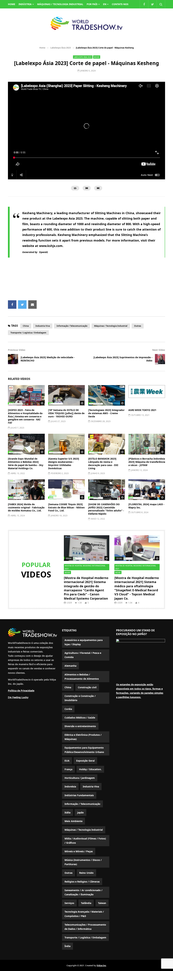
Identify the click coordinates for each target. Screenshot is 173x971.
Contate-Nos (120, 4)
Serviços (69, 903)
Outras (137, 325)
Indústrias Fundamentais (79, 795)
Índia (67, 946)
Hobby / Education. (90, 769)
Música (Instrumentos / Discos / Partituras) (83, 862)
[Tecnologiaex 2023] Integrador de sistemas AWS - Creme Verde (106, 413)
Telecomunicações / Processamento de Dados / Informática (85, 926)
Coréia (68, 709)
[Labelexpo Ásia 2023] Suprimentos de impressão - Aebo (122, 359)
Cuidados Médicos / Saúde (80, 717)
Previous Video (16, 349)
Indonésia (70, 786)
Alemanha (70, 665)
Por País (92, 4)
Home (42, 47)
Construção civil (87, 687)
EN (104, 4)
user (69, 602)
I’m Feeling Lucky (18, 697)
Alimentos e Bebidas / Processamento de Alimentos (82, 676)
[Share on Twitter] (22, 304)
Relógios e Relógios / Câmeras (82, 881)
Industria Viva (42, 325)
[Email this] (32, 304)
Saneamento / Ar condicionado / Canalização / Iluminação (83, 892)
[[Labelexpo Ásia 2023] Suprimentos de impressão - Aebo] (160, 359)
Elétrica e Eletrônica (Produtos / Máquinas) (83, 737)
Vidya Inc (101, 965)
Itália (67, 812)
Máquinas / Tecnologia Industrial (60, 4)
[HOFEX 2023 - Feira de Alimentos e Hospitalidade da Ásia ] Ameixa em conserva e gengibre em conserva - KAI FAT (25, 416)
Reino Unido (86, 872)
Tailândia (86, 903)
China (26, 325)
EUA (67, 760)
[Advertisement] (90, 281)
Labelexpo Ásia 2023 (60, 47)
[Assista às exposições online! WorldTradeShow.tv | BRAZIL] (86, 23)
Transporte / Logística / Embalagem (28, 332)
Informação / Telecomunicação (72, 325)
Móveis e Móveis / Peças (79, 851)
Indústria (25, 4)
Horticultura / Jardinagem (80, 777)
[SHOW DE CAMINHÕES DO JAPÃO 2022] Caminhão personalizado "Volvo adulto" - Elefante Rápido (106, 509)
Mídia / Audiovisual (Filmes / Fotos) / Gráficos (85, 840)
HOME (11, 4)
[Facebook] (144, 4)
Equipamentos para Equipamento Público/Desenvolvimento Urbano (84, 749)
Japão (80, 812)
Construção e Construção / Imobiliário (80, 698)
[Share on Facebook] (12, 304)
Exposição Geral (85, 760)
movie (96, 57)
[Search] (161, 4)
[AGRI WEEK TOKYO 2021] (146, 395)
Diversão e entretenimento (80, 726)
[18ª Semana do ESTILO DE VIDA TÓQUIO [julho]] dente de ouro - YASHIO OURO (66, 413)
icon (26, 394)
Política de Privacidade (21, 690)
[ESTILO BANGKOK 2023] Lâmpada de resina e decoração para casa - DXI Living (103, 463)
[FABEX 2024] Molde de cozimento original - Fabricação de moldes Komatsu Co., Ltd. (26, 507)
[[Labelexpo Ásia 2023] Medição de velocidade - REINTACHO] (13, 359)
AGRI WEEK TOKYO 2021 (142, 410)
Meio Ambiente (73, 821)
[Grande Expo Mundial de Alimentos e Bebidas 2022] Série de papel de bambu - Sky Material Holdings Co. (25, 463)
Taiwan (102, 903)
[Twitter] (152, 4)
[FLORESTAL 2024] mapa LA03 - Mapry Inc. (146, 506)
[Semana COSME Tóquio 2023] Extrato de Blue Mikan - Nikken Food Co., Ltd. (66, 507)
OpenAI (43, 252)
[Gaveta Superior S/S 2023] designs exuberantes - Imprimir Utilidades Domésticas (63, 463)
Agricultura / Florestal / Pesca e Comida (83, 655)
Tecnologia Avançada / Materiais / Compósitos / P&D (84, 913)
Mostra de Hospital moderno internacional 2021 (85, 567)
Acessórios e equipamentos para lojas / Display (84, 642)
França (68, 769)
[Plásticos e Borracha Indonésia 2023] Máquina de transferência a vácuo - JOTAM (146, 462)
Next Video (158, 349)
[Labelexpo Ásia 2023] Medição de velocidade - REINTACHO (48, 359)
